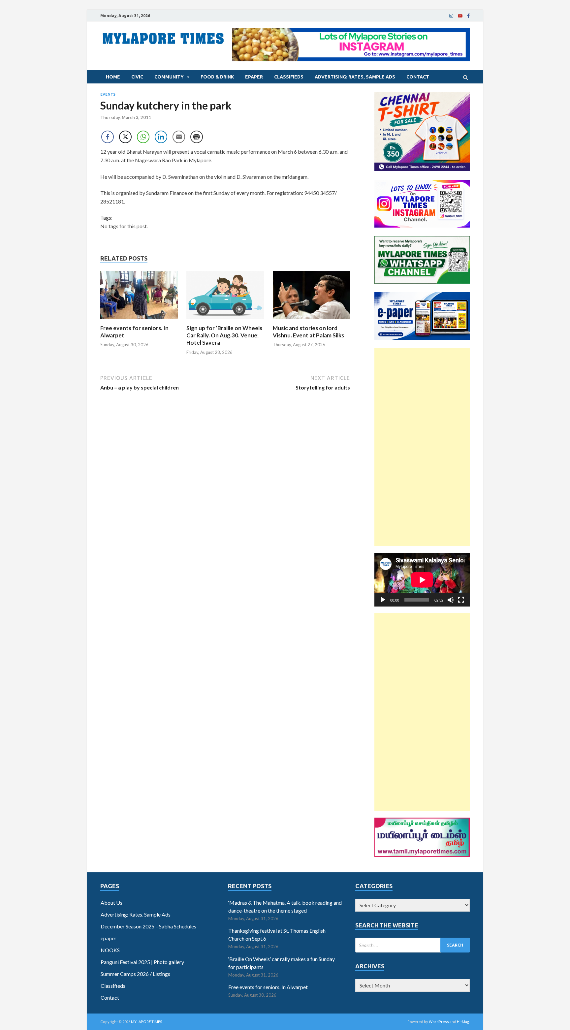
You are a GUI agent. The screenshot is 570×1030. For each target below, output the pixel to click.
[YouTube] (460, 16)
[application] (422, 580)
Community (169, 76)
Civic (137, 76)
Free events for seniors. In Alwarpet (268, 987)
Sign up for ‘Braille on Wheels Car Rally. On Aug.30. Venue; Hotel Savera (224, 335)
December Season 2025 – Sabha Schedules (148, 926)
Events (107, 94)
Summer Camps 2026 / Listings (135, 974)
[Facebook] (468, 16)
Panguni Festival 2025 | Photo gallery (142, 962)
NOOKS (110, 950)
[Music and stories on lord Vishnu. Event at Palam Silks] (311, 320)
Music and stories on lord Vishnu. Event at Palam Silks (308, 332)
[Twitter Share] (125, 137)
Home (113, 76)
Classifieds (288, 76)
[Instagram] (451, 16)
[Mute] (450, 600)
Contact (417, 76)
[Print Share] (196, 137)
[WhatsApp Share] (143, 137)
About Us (111, 902)
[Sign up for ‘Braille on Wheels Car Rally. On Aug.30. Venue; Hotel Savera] (225, 320)
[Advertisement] (422, 447)
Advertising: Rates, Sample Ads (355, 76)
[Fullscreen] (461, 600)
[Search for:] (412, 945)
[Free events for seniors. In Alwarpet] (139, 320)
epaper (254, 76)
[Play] (383, 600)
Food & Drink (217, 76)
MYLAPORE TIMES (146, 1021)
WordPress (439, 1021)
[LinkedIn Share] (161, 137)
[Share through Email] (179, 137)
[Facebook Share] (107, 137)
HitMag (463, 1021)
